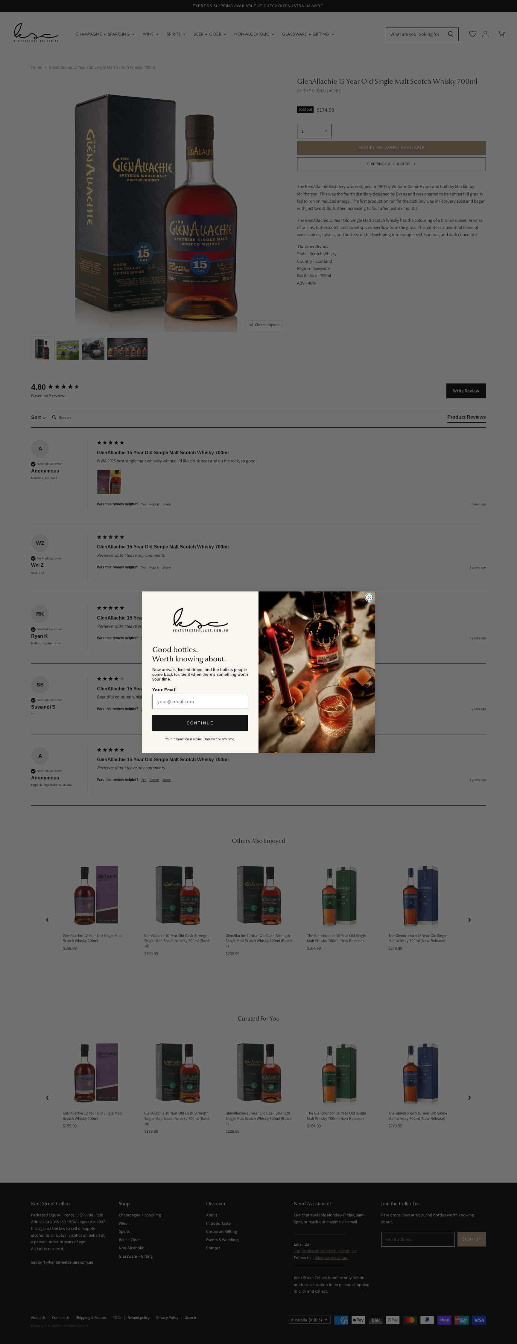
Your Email (165, 690)
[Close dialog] (369, 597)
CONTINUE (200, 723)
